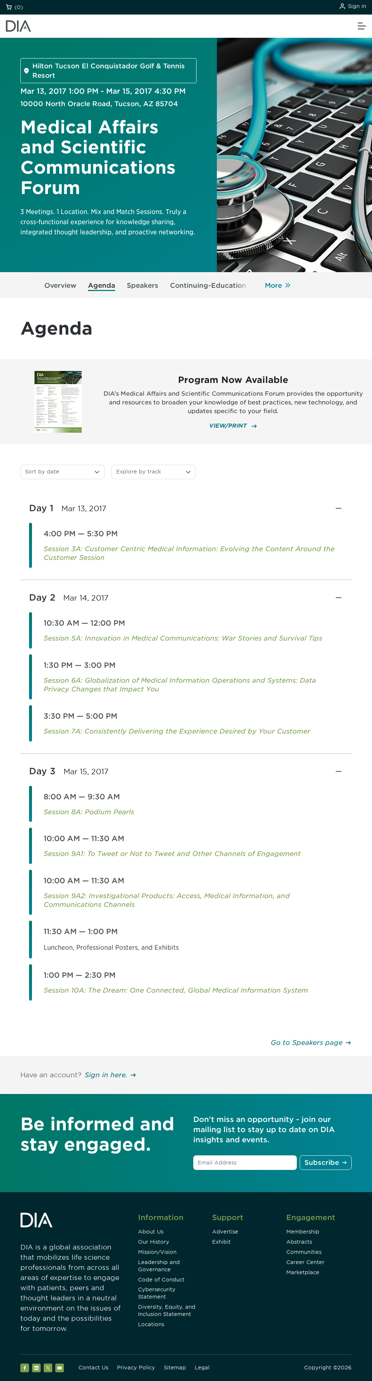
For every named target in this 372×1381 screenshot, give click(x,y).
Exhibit (221, 1242)
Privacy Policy (136, 1367)
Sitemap (175, 1367)
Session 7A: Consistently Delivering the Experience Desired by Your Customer (177, 731)
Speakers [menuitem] (142, 285)
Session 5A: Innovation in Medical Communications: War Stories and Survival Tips (183, 638)
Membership (302, 1232)
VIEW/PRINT (228, 425)
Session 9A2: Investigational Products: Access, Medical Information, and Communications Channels (167, 900)
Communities (304, 1252)
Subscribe (321, 1162)
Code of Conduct (161, 1280)
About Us (150, 1232)
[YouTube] (59, 1368)
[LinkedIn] (36, 1368)
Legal (202, 1367)
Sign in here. (106, 1075)
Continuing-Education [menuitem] (208, 285)
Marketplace (302, 1272)
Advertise (225, 1232)
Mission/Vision (157, 1252)
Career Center (305, 1262)
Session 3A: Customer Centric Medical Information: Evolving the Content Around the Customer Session (189, 553)
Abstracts (299, 1242)
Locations (151, 1324)
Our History (153, 1242)
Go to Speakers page (307, 1042)
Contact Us (93, 1367)
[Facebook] (24, 1368)
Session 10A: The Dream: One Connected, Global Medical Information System (176, 990)
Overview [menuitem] (60, 285)
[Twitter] (48, 1368)
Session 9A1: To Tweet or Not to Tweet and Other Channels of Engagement (172, 853)
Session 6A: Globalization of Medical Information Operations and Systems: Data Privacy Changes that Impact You (180, 685)
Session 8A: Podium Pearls (89, 812)
